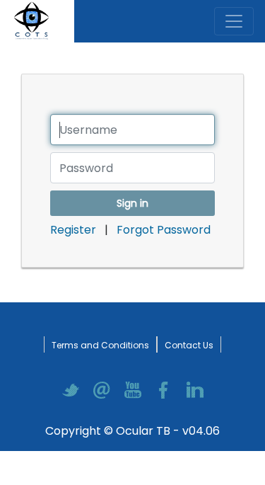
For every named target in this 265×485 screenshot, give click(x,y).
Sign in (132, 203)
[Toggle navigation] (234, 21)
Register (74, 230)
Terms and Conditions (100, 345)
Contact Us (189, 345)
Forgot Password (164, 230)
